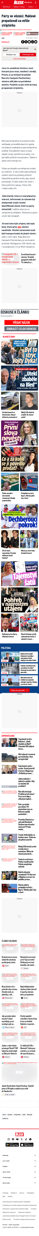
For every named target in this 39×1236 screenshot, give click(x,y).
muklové (5, 1118)
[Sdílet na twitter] (26, 41)
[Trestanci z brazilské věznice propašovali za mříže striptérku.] (6, 33)
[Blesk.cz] (19, 2)
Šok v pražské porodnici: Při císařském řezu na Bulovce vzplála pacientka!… (25, 809)
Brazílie (29, 1114)
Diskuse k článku (15, 312)
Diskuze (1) (5, 42)
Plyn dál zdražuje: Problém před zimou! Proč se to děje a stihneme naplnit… (26, 795)
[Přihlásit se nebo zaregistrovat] (35, 2)
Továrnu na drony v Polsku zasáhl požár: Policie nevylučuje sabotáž (26, 863)
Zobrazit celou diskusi (21, 329)
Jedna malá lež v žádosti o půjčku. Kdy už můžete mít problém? (26, 782)
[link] (8, 1139)
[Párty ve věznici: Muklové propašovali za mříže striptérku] (16, 29)
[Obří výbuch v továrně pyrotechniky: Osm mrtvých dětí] (9, 757)
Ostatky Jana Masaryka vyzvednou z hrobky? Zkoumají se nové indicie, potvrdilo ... (28, 668)
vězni (4, 1114)
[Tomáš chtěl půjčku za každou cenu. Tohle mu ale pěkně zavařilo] (9, 838)
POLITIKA (6, 648)
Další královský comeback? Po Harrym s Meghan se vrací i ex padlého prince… (27, 876)
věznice (9, 1114)
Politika (4, 661)
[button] (12, 1145)
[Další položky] (36, 7)
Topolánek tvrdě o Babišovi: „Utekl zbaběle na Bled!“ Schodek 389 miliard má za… (26, 744)
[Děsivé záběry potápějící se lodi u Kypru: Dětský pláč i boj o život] (9, 888)
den (19, 226)
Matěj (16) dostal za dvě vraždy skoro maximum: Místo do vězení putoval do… (27, 850)
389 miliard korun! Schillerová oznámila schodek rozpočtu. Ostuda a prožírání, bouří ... (29, 680)
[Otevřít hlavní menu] (2, 2)
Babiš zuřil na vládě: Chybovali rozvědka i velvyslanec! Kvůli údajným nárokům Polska (28, 656)
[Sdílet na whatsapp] (32, 41)
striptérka (17, 1114)
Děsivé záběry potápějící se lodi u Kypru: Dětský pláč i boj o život (27, 888)
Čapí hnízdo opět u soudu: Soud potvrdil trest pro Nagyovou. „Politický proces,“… (26, 769)
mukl (23, 1114)
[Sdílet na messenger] (29, 41)
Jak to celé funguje (19, 58)
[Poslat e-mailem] (35, 41)
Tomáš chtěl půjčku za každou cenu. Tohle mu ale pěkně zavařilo (27, 837)
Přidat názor (21, 322)
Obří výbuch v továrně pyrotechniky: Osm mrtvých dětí (26, 756)
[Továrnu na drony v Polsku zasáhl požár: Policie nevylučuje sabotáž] (9, 862)
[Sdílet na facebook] (22, 41)
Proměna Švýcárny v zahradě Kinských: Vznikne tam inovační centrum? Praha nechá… (26, 824)
